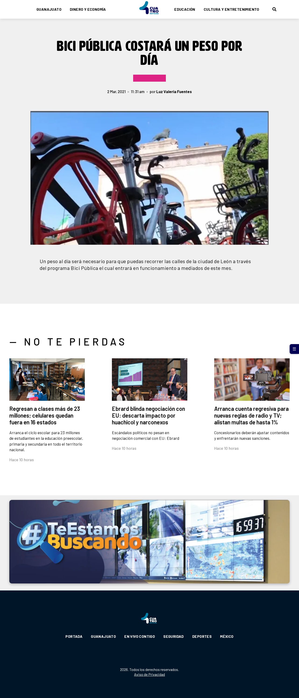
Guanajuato (48, 9)
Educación (184, 9)
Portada (73, 636)
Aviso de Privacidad (149, 674)
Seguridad (173, 636)
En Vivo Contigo (139, 636)
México (226, 636)
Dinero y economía (88, 9)
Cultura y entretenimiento (231, 9)
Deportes (202, 636)
